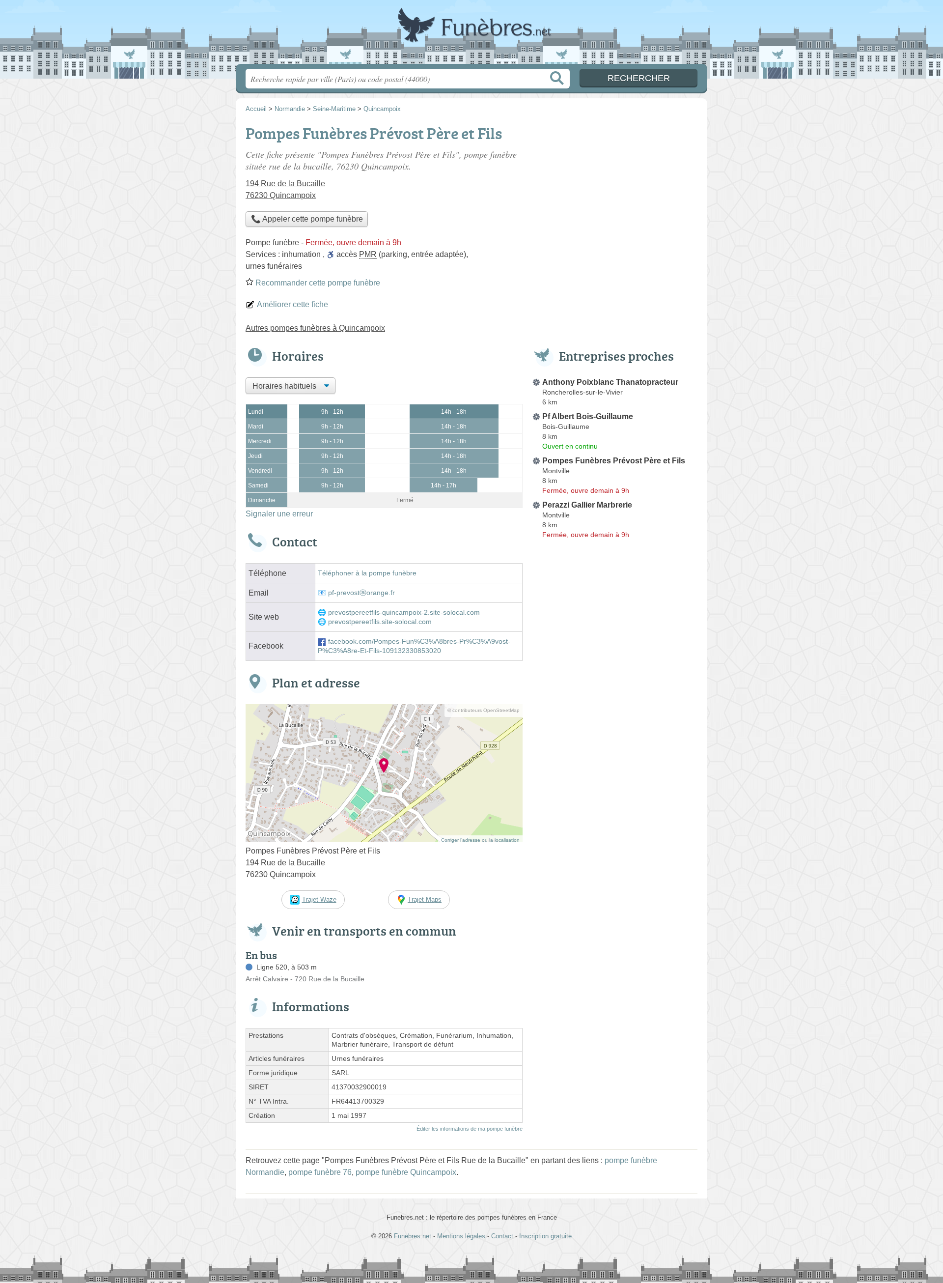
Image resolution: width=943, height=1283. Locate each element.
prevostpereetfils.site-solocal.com (380, 622)
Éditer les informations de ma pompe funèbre (469, 1129)
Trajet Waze (319, 899)
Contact (502, 1236)
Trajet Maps (425, 899)
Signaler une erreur (279, 514)
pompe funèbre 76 (320, 1172)
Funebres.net (471, 35)
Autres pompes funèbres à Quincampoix (315, 328)
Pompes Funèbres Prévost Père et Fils (613, 460)
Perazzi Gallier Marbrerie (587, 505)
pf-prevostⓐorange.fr (361, 593)
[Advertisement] (614, 771)
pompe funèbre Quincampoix (406, 1172)
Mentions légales (461, 1236)
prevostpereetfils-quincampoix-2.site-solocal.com (404, 612)
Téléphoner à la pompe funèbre (367, 573)
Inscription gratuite (545, 1236)
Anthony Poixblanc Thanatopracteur (610, 382)
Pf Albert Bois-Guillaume (587, 416)
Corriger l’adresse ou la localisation (480, 840)
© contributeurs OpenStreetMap (483, 710)
